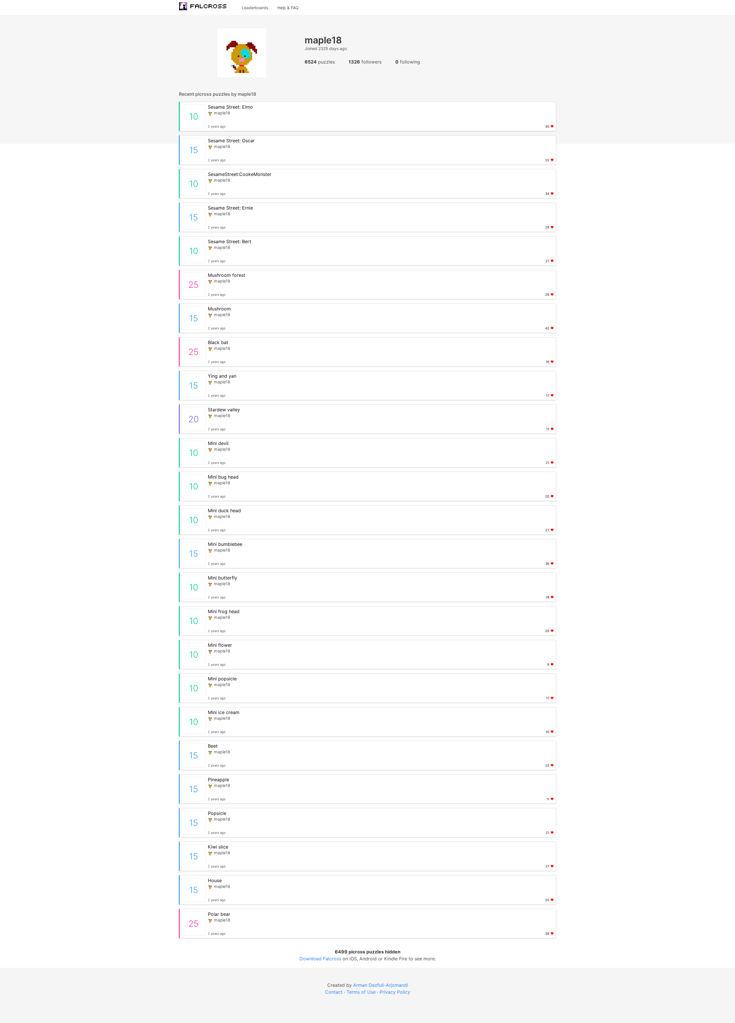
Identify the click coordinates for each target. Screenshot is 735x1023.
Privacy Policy (395, 992)
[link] (206, 7)
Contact (334, 992)
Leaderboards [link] (255, 7)
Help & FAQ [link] (288, 7)
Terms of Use (361, 992)
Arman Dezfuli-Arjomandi (380, 985)
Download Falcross (321, 958)
